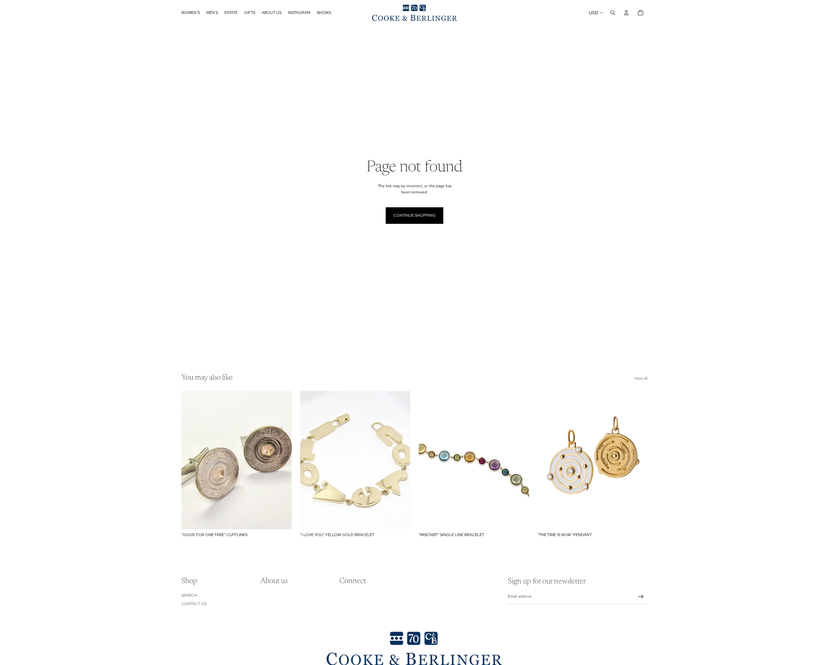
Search (189, 595)
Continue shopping (414, 215)
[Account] (626, 13)
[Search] (613, 13)
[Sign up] (641, 596)
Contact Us (193, 603)
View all (641, 378)
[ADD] (282, 519)
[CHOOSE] (400, 519)
